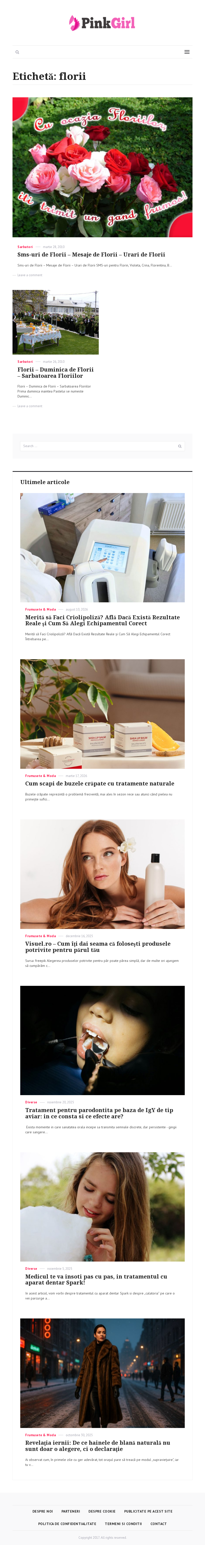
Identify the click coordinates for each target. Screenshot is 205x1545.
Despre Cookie (102, 1511)
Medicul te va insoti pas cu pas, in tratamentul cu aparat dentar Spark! (96, 1280)
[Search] (180, 446)
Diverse (31, 1102)
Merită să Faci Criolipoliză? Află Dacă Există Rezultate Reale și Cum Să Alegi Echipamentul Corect (102, 620)
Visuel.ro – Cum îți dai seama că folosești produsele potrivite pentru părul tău (97, 947)
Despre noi (42, 1511)
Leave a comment (30, 275)
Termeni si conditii (123, 1524)
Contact (158, 1524)
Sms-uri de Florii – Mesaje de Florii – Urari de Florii (91, 255)
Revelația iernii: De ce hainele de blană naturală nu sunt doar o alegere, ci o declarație (97, 1446)
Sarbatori (25, 247)
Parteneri (71, 1511)
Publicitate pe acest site (148, 1511)
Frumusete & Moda (40, 609)
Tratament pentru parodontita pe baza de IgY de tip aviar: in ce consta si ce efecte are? (99, 1113)
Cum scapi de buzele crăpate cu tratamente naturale (99, 783)
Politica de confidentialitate (67, 1524)
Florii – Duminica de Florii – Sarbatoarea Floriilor (56, 373)
